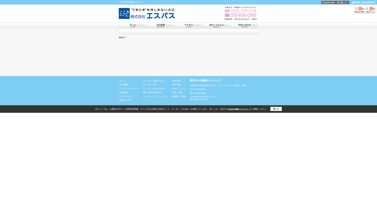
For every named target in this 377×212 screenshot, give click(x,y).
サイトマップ (126, 96)
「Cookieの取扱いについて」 (237, 109)
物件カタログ (126, 100)
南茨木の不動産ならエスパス (205, 80)
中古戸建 (177, 84)
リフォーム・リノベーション (156, 96)
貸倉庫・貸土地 (179, 96)
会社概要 (124, 84)
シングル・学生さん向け (154, 88)
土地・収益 (177, 92)
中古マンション (179, 88)
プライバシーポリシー (129, 88)
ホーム (123, 81)
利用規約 (124, 92)
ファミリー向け (150, 84)
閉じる (276, 109)
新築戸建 (177, 81)
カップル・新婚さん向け (154, 81)
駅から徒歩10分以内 (152, 92)
